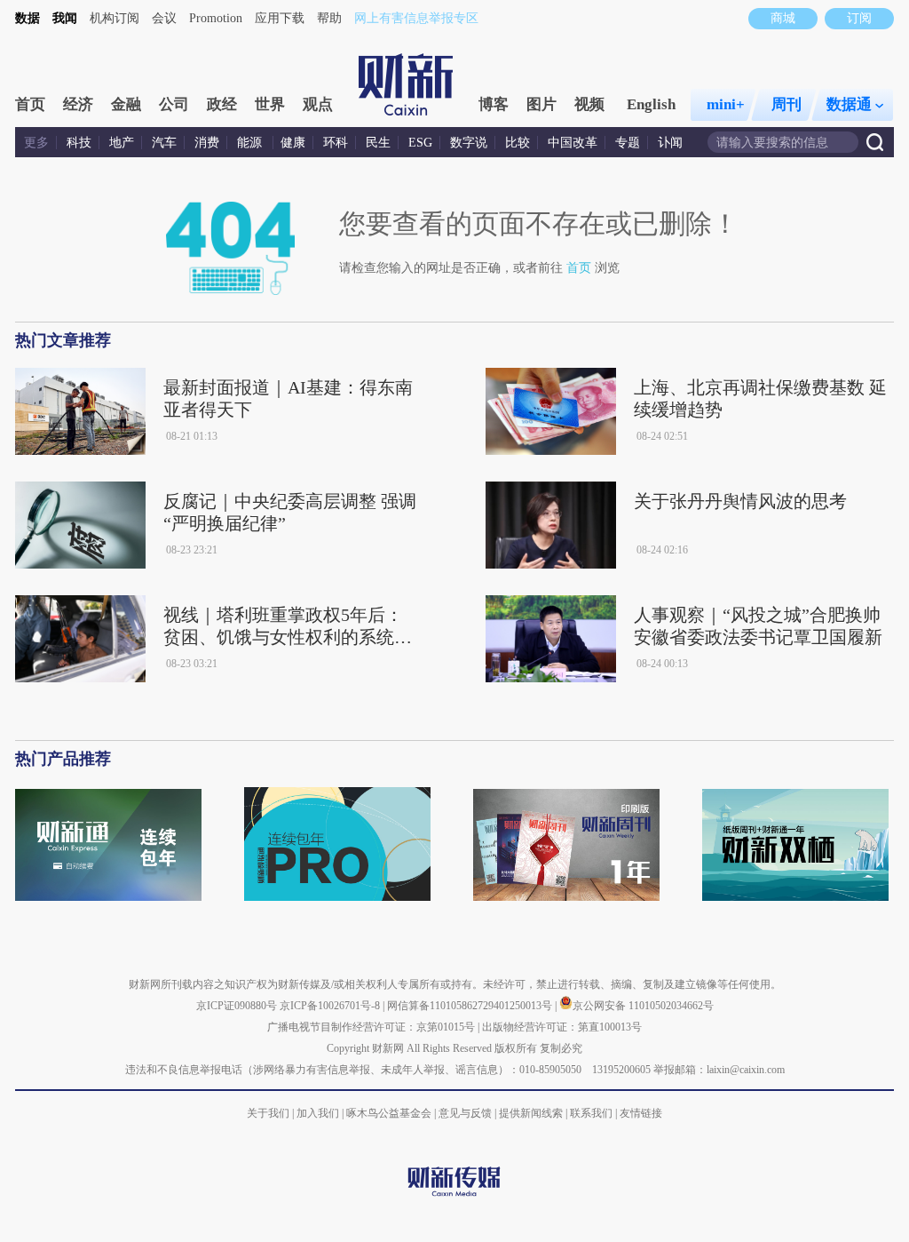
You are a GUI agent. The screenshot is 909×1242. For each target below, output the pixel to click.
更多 (36, 142)
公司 (174, 104)
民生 (378, 142)
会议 (164, 18)
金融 (126, 104)
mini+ (726, 104)
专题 (627, 142)
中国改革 (572, 142)
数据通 (849, 104)
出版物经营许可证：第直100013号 (562, 1027)
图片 (541, 104)
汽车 (164, 142)
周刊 (786, 104)
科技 (79, 142)
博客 (493, 104)
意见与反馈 (465, 1113)
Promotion (215, 18)
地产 (121, 142)
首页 (30, 104)
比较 (517, 142)
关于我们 (268, 1113)
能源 (251, 142)
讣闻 (670, 142)
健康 (293, 142)
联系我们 (591, 1113)
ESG (420, 142)
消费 (206, 142)
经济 (78, 104)
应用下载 (279, 18)
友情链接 (641, 1113)
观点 (318, 104)
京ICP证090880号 (236, 1005)
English (651, 104)
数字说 (468, 142)
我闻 (64, 18)
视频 (589, 104)
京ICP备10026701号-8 (331, 1005)
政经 (222, 104)
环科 (335, 142)
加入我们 (317, 1113)
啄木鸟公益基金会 (390, 1113)
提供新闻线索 (531, 1113)
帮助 (329, 18)
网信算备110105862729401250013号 (471, 1005)
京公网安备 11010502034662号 (643, 1005)
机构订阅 (114, 18)
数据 (27, 18)
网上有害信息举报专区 (416, 18)
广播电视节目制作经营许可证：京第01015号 (371, 1027)
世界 (270, 104)
